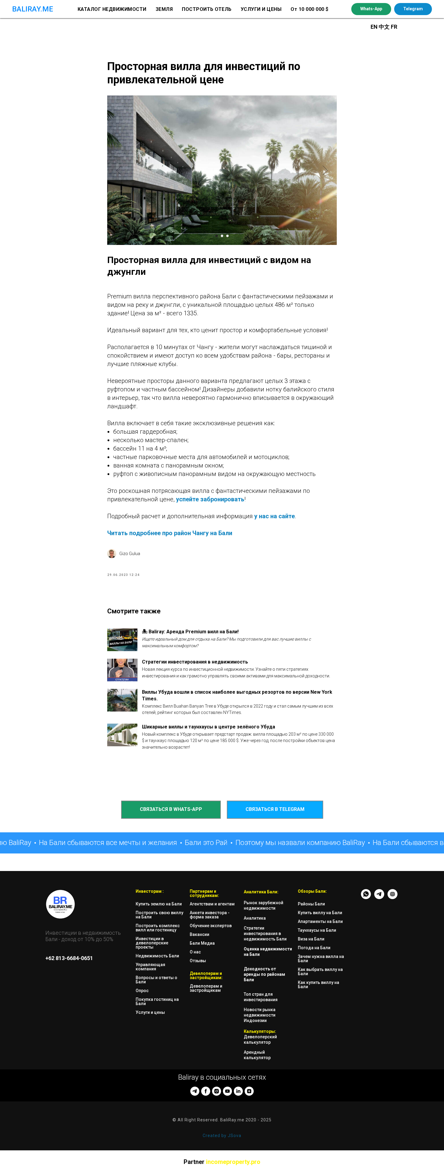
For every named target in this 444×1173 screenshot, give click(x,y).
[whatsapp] (366, 897)
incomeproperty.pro (233, 1161)
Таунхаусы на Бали (317, 930)
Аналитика (255, 918)
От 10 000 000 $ (310, 9)
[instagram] (216, 1091)
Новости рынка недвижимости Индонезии (259, 1015)
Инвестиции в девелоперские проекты (152, 943)
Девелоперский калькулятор (260, 1039)
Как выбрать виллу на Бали (320, 971)
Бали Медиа (202, 943)
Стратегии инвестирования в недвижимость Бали (265, 933)
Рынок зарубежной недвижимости (263, 905)
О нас (195, 952)
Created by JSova (222, 1135)
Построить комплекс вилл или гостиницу (158, 928)
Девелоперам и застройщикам (206, 988)
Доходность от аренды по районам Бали (264, 974)
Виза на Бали (311, 939)
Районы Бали (311, 904)
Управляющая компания (150, 967)
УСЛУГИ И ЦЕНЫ (261, 9)
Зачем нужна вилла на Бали (321, 958)
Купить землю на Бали (159, 904)
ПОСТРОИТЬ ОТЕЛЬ (207, 9)
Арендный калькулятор (257, 1055)
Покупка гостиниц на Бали (157, 1001)
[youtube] (227, 1091)
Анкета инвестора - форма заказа (210, 915)
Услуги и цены (150, 1012)
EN (374, 27)
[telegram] (194, 1091)
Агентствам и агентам (212, 904)
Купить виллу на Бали (320, 913)
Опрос (142, 990)
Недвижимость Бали (157, 956)
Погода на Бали (314, 948)
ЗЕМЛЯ (164, 9)
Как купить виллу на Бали (318, 984)
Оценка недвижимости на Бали (268, 951)
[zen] (249, 1091)
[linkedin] (238, 1091)
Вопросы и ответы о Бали (156, 979)
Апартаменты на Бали (320, 921)
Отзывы (198, 961)
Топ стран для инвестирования (261, 997)
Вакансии (199, 934)
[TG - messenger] (379, 897)
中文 (385, 27)
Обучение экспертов (211, 926)
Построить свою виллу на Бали (159, 915)
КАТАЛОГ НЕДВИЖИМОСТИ (112, 9)
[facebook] (205, 1091)
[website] (392, 897)
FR (394, 27)
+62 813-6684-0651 (69, 958)
